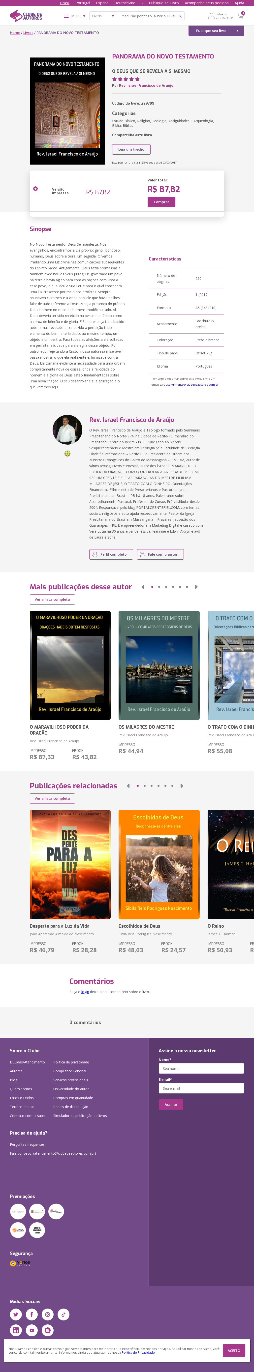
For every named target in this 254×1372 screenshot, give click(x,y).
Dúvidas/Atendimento (27, 1062)
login (85, 991)
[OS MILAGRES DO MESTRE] (159, 665)
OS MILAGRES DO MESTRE (146, 727)
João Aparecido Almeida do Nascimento (62, 934)
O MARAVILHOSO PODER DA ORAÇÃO (59, 730)
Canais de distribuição (70, 1106)
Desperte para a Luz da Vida (60, 926)
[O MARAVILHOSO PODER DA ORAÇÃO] (70, 665)
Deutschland (124, 2)
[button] (143, 587)
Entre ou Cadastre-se (224, 16)
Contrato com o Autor (28, 1115)
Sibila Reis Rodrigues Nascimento (145, 934)
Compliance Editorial (69, 1071)
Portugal (82, 2)
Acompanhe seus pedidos (207, 2)
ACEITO (234, 1350)
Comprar (161, 202)
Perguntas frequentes (27, 1144)
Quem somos (21, 1088)
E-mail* (165, 1080)
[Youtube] (32, 1330)
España (102, 2)
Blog (13, 1080)
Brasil (64, 2)
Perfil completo (113, 554)
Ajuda (239, 2)
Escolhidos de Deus (139, 926)
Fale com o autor (163, 554)
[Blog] (48, 1330)
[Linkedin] (16, 1330)
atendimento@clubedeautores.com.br (192, 384)
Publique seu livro (164, 2)
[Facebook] (32, 1314)
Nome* (165, 1060)
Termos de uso (22, 1106)
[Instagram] (48, 1314)
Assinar (171, 1104)
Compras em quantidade (73, 1097)
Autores (16, 1071)
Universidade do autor (71, 1088)
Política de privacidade (71, 1062)
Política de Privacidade (138, 1352)
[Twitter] (16, 1314)
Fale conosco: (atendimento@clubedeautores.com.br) (53, 1153)
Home (15, 32)
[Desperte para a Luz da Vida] (70, 864)
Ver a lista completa (52, 599)
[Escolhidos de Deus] (159, 864)
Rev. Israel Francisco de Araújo (146, 85)
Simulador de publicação (80, 1115)
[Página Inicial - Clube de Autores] (26, 17)
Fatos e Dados (22, 1097)
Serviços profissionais (70, 1080)
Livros (28, 32)
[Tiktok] (63, 1314)
